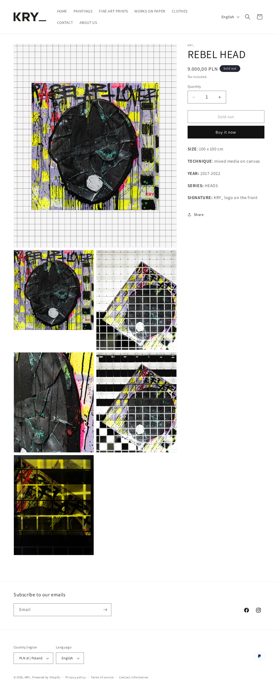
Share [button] (199, 214)
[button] (248, 17)
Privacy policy (75, 677)
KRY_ (28, 677)
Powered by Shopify (46, 677)
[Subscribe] (105, 609)
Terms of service (102, 677)
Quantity (194, 86)
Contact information (134, 677)
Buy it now (226, 132)
